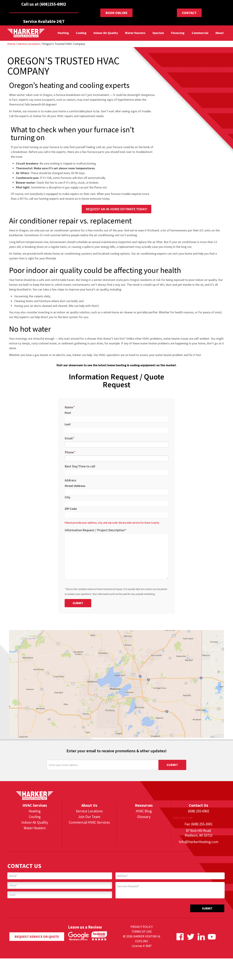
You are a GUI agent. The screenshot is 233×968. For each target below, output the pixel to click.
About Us (89, 805)
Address (70, 480)
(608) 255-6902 (198, 811)
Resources (144, 805)
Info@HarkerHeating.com (198, 841)
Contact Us (198, 805)
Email (69, 438)
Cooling (81, 33)
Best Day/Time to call (80, 466)
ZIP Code (71, 509)
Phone (70, 452)
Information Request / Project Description (95, 530)
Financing (177, 33)
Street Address (75, 486)
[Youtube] (211, 936)
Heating (63, 33)
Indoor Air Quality (105, 33)
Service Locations (29, 44)
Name (70, 407)
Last (68, 424)
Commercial (200, 33)
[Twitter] (190, 936)
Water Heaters (135, 33)
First (68, 413)
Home (11, 44)
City (67, 497)
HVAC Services (35, 805)
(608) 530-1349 (182, 818)
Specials (158, 33)
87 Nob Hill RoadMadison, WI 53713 (198, 833)
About (219, 33)
